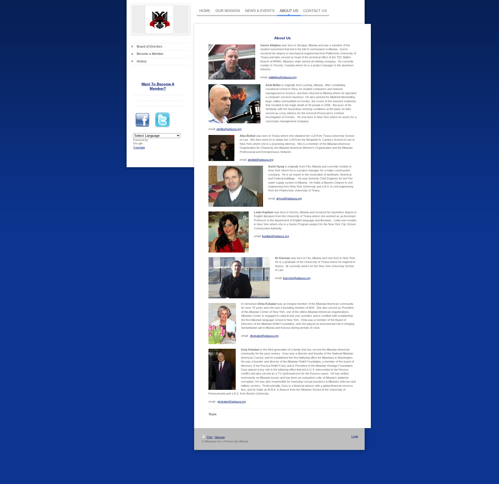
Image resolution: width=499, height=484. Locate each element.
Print (209, 437)
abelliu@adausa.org (228, 129)
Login (354, 436)
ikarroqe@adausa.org (297, 278)
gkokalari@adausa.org (231, 401)
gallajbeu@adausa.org (282, 77)
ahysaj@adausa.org (289, 198)
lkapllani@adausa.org (275, 236)
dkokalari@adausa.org (264, 335)
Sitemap (220, 437)
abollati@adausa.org (260, 159)
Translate (139, 147)
